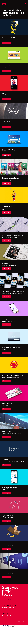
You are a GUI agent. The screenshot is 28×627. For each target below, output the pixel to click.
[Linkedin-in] (10, 615)
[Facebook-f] (2, 615)
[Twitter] (5, 615)
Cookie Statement (23, 621)
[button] (26, 4)
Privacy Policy (17, 621)
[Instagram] (7, 615)
